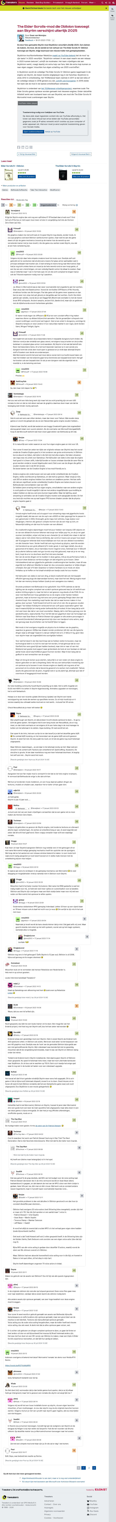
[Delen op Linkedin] (22, 147)
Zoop (18, 412)
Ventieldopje (18, 394)
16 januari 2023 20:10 (30, 867)
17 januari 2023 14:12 (33, 986)
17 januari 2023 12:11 (35, 1197)
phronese (17, 1371)
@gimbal (24, 312)
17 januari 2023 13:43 (55, 510)
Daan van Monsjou (38, 35)
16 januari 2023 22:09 (35, 903)
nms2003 (20, 252)
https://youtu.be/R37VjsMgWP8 (17, 1365)
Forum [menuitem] (84, 3)
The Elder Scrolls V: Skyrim (67, 166)
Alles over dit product (27, 176)
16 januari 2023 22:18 (32, 1101)
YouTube (93, 1504)
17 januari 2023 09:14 (54, 414)
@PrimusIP (20, 254)
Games (5, 190)
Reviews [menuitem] (30, 3)
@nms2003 (23, 283)
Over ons (57, 1504)
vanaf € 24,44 (77, 170)
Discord (93, 1514)
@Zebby (16, 1035)
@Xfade (16, 1401)
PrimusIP (17, 228)
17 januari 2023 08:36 (33, 1440)
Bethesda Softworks (19, 190)
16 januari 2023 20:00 (33, 793)
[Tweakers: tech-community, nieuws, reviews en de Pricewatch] (9, 2)
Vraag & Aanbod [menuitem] (72, 3)
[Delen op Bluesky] (26, 147)
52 (53, 40)
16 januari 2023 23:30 (19, 1386)
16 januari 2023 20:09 (34, 254)
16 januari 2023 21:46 (19, 1075)
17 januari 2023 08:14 (29, 1401)
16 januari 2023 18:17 (33, 770)
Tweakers (6, 1503)
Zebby (13, 1017)
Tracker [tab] (112, 11)
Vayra (18, 713)
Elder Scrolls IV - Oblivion (12, 166)
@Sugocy (37, 716)
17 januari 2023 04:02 (35, 1134)
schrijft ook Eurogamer (66, 81)
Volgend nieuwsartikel (80, 154)
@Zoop (21, 440)
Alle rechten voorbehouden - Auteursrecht (19, 1505)
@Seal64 (22, 1197)
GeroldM (17, 1032)
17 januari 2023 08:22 (29, 1422)
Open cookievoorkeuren (33, 132)
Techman (17, 820)
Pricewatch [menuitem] (58, 3)
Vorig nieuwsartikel (27, 154)
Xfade (13, 1384)
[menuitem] (102, 2)
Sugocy (16, 679)
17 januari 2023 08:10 (30, 1287)
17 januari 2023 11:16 (30, 951)
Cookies (47, 1518)
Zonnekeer (15, 963)
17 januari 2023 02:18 (30, 1035)
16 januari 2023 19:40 (19, 1020)
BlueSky (93, 1501)
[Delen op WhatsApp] (30, 147)
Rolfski (14, 1072)
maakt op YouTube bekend (63, 55)
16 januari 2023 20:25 (35, 882)
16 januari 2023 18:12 (19, 213)
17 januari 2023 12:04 (34, 440)
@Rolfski (19, 1101)
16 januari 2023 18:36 (33, 1008)
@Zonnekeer (18, 986)
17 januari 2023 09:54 (38, 920)
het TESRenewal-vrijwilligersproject (56, 88)
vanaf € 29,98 (23, 170)
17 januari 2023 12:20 (30, 1310)
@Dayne (16, 1287)
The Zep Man (16, 1119)
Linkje (10, 993)
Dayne (13, 1269)
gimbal (21, 280)
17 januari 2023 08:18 (34, 1174)
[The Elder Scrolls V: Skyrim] (63, 174)
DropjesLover (29, 936)
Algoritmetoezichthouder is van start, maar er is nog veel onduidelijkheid (51, 1478)
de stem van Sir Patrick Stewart (48, 1126)
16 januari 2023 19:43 (34, 384)
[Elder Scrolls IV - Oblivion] (8, 174)
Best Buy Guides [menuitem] (43, 3)
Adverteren (49, 1501)
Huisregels (48, 1508)
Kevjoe (21, 437)
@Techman (20, 1149)
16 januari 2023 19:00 (33, 231)
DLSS (15, 1005)
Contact (47, 1504)
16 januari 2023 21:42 (32, 1374)
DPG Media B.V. (30, 1503)
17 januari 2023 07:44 (38, 312)
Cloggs (14, 841)
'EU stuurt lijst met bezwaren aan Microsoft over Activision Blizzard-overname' (53, 1482)
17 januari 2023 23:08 (51, 716)
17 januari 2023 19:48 (39, 372)
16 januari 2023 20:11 (19, 1272)
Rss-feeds (94, 1511)
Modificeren (55, 190)
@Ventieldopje (39, 414)
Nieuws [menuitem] (22, 3)
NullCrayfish (21, 381)
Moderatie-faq (22, 200)
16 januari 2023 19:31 (19, 1122)
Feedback (29, 40)
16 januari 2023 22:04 (37, 283)
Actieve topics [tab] (112, 18)
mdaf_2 (16, 984)
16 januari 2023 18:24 (19, 966)
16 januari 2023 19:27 (19, 844)
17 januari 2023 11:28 (37, 335)
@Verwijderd (18, 231)
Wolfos (16, 805)
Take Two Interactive (38, 190)
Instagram (94, 1508)
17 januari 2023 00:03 (50, 808)
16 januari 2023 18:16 (33, 396)
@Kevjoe (42, 510)
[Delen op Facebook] (18, 147)
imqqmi (16, 1098)
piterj (15, 1284)
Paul (15, 767)
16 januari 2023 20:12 (19, 1353)
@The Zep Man (19, 1134)
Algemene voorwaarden (54, 1511)
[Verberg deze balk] (106, 8)
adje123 (16, 790)
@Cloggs (16, 867)
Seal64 (19, 1171)
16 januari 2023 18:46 (33, 682)
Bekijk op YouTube (52, 132)
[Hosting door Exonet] (96, 1490)
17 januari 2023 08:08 (34, 1149)
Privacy (47, 1514)
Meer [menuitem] (91, 3)
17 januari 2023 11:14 (42, 938)
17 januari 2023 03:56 (33, 823)
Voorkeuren (58, 1518)
